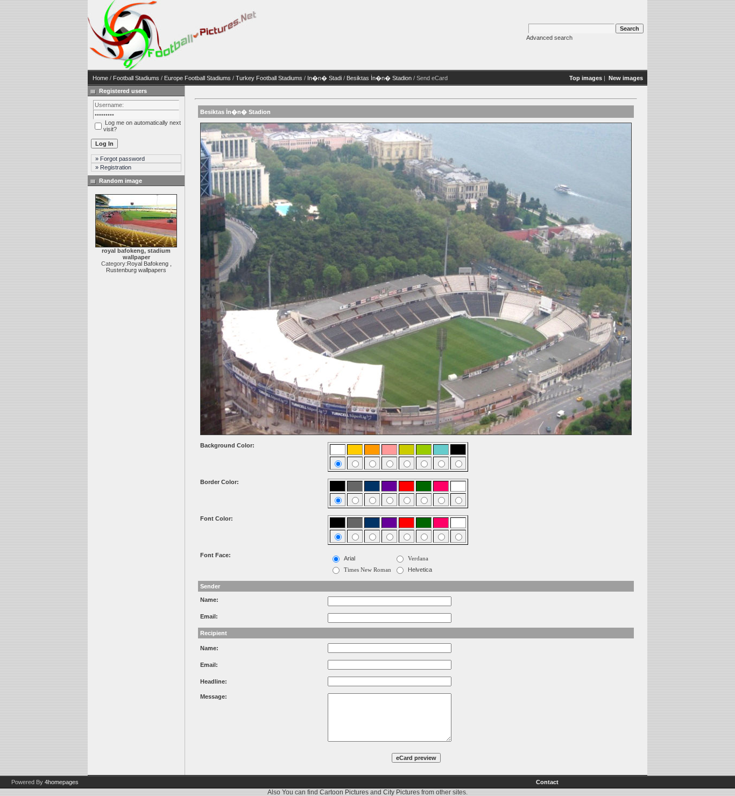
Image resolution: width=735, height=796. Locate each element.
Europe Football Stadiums (197, 78)
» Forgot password (120, 158)
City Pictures (401, 792)
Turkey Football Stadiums (269, 78)
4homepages (62, 782)
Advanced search (549, 37)
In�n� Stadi (324, 78)
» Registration (113, 167)
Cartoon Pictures (344, 792)
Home (100, 78)
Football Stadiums (136, 78)
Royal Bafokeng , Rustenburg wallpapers (139, 266)
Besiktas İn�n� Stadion (379, 78)
